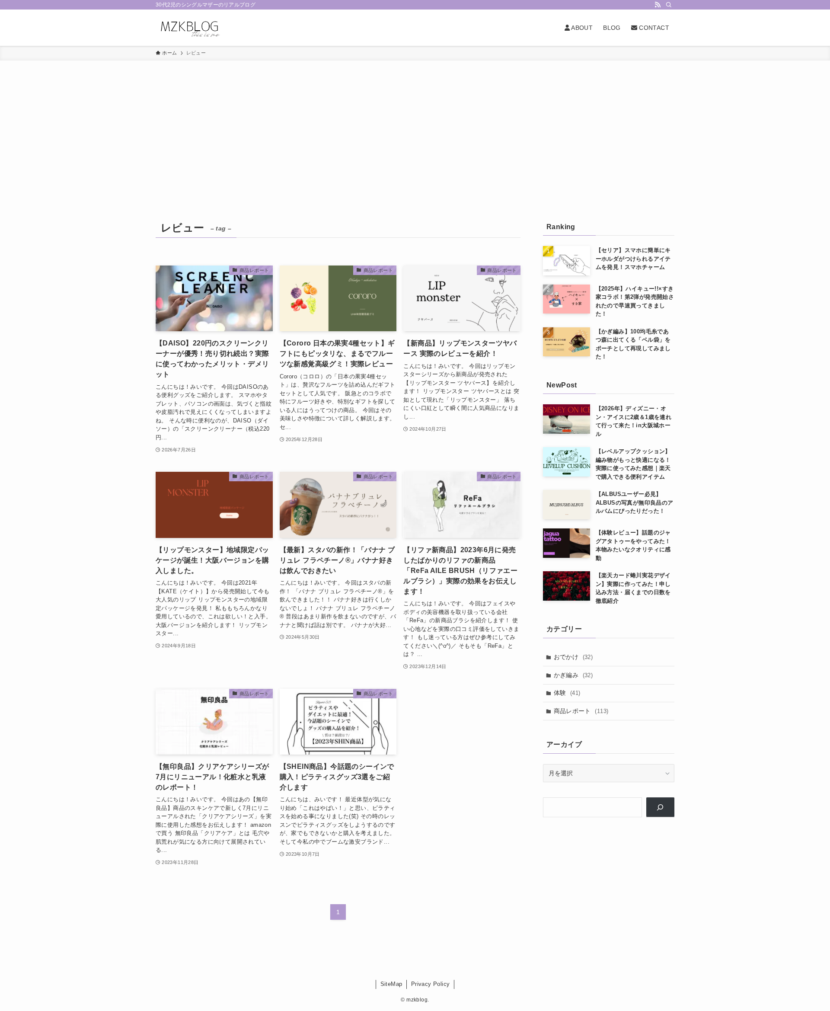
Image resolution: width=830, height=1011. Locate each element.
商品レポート (581, 710)
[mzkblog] (189, 27)
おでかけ (573, 656)
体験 (567, 692)
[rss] (657, 5)
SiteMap (391, 984)
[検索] (668, 5)
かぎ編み (573, 675)
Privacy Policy (430, 984)
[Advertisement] (415, 125)
